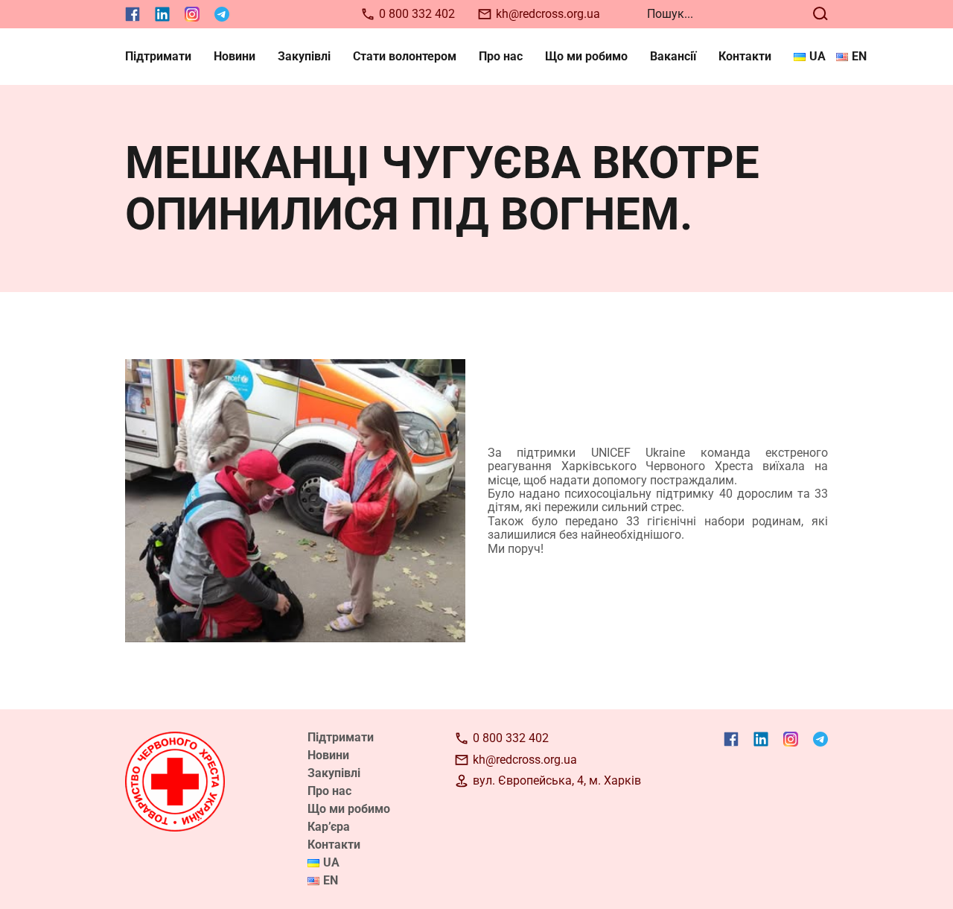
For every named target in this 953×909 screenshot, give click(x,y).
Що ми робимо (586, 56)
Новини (234, 56)
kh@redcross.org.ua (548, 14)
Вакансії (673, 56)
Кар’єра (328, 827)
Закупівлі (304, 56)
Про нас (501, 56)
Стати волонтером (404, 56)
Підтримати (158, 56)
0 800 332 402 (417, 14)
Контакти (744, 56)
